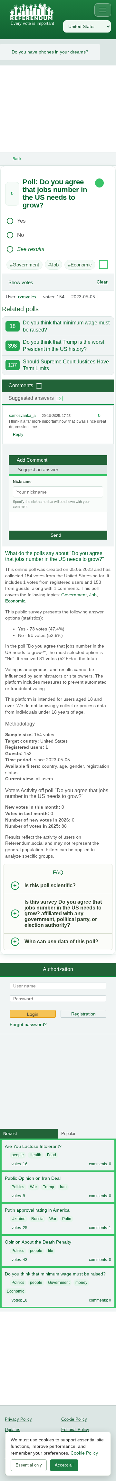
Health (35, 1155)
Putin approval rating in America (37, 1210)
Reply (17, 434)
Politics (18, 1187)
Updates (12, 1430)
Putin (66, 1219)
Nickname (22, 481)
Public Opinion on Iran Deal (33, 1178)
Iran (63, 1187)
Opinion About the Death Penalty (38, 1242)
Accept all (64, 1465)
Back (17, 159)
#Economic (80, 264)
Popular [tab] (68, 1133)
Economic (15, 600)
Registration (83, 1013)
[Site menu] (102, 10)
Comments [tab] (24, 385)
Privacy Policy (18, 1419)
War (33, 1187)
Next (111, 52)
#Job (53, 264)
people (18, 1155)
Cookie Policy (74, 1419)
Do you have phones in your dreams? (50, 51)
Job (93, 594)
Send (56, 535)
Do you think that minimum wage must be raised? (55, 1273)
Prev (5, 52)
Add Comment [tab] (32, 460)
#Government (24, 264)
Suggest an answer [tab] (38, 469)
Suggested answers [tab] (34, 398)
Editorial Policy (75, 1430)
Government (74, 594)
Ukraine (18, 1219)
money (81, 1282)
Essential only (28, 1465)
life (50, 1250)
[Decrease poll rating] (12, 200)
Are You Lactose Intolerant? (33, 1146)
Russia (37, 1219)
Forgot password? (28, 1024)
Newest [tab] (10, 1133)
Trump (48, 1187)
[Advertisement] (58, 108)
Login (32, 1014)
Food (51, 1155)
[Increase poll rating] (12, 187)
